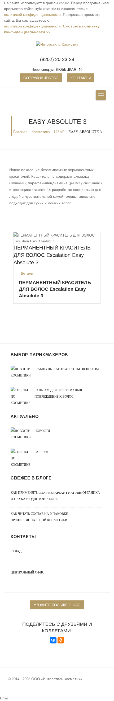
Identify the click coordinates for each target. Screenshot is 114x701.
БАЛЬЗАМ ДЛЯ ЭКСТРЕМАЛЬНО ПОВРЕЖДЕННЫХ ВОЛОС (59, 393)
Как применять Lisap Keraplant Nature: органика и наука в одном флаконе (55, 495)
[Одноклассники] (60, 640)
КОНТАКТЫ (81, 77)
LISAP (59, 131)
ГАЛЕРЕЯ (41, 452)
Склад (16, 551)
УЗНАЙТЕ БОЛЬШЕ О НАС (57, 604)
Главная (20, 131)
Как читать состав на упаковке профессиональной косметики (39, 516)
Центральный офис (27, 572)
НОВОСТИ (42, 431)
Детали (26, 273)
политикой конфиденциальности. (33, 14)
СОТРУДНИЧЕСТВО (41, 77)
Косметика (41, 131)
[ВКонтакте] (53, 640)
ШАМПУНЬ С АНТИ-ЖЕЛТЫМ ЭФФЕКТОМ (66, 369)
